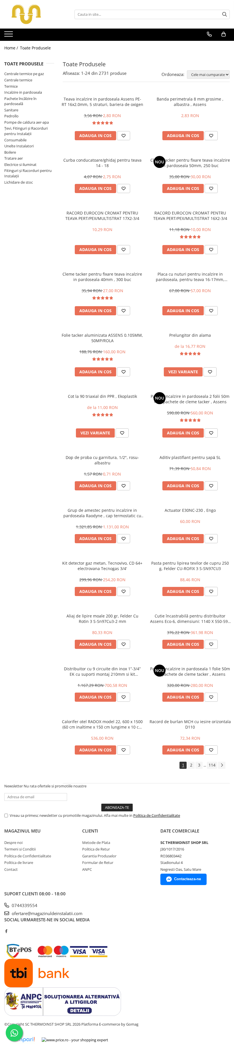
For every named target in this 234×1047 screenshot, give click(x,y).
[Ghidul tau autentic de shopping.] (22, 1039)
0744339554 (24, 905)
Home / (11, 48)
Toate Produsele (35, 48)
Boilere (10, 152)
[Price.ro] (75, 1040)
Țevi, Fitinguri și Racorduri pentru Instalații (26, 131)
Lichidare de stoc (18, 182)
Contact (11, 869)
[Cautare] (224, 14)
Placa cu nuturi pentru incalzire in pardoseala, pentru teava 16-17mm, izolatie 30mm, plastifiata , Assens (190, 276)
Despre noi (13, 842)
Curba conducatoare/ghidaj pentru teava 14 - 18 (102, 162)
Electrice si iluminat (20, 164)
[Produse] (9, 35)
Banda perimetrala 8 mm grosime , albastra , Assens (190, 101)
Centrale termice (18, 80)
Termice (11, 86)
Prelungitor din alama (190, 335)
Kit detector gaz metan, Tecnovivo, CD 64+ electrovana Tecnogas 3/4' (102, 565)
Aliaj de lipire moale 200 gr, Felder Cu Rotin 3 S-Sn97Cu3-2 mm (102, 618)
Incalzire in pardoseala (23, 92)
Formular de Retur (97, 862)
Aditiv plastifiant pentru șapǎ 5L (190, 457)
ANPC (87, 869)
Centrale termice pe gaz (24, 73)
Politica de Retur (96, 849)
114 (212, 765)
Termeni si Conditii (20, 849)
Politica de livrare (18, 862)
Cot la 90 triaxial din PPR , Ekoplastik (102, 396)
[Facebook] (6, 931)
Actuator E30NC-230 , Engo (190, 510)
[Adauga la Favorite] (123, 135)
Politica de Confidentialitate (156, 815)
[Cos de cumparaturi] (223, 34)
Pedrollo (11, 116)
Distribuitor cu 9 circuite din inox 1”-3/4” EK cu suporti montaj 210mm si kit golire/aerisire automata (102, 671)
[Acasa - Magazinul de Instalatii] (32, 14)
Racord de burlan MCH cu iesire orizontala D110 (190, 724)
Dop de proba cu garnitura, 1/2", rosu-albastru (102, 460)
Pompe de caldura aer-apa (26, 122)
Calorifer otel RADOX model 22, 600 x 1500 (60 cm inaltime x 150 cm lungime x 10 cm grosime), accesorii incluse (102, 724)
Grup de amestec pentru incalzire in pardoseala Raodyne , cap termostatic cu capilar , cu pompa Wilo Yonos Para (102, 513)
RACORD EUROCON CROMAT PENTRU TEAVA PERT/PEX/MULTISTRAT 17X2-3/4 (102, 215)
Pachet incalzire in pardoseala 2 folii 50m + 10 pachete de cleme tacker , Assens (190, 399)
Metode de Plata (96, 842)
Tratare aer (13, 158)
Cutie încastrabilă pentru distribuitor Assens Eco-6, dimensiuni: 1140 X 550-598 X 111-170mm (190, 618)
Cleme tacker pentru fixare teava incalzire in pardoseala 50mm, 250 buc (190, 162)
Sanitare (11, 110)
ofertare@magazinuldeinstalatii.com (46, 913)
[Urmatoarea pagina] (221, 765)
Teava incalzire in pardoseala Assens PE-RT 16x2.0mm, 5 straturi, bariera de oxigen (102, 101)
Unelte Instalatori (19, 146)
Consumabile (15, 140)
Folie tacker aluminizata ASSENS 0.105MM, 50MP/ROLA (102, 337)
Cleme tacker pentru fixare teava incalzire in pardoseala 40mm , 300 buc (102, 276)
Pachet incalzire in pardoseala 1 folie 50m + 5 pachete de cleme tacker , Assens (190, 671)
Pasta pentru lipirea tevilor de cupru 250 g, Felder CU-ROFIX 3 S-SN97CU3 (190, 565)
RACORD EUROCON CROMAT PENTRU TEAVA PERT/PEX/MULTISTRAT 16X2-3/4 (190, 215)
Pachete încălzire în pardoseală (20, 101)
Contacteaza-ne (187, 879)
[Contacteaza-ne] (209, 34)
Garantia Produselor (99, 856)
